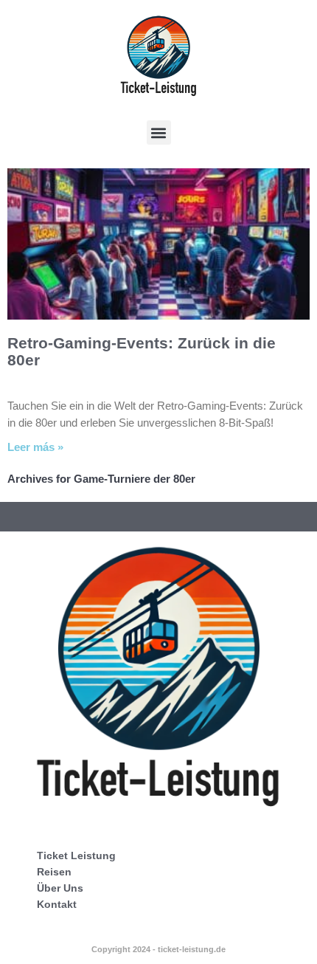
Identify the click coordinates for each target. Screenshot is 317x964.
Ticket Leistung (76, 855)
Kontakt (57, 904)
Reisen (54, 872)
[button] (159, 132)
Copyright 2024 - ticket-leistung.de (158, 949)
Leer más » (35, 447)
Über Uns (60, 888)
